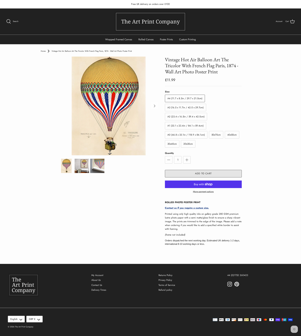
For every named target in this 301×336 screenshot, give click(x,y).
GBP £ (32, 319)
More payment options (203, 191)
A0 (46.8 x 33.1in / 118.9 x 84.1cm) (186, 134)
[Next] (154, 105)
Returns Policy (165, 275)
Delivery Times (98, 290)
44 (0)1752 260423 (237, 275)
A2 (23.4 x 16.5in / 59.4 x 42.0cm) (186, 116)
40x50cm (232, 134)
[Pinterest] (236, 284)
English (14, 319)
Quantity (169, 153)
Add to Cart (203, 173)
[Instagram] (229, 284)
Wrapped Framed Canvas (118, 39)
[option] (108, 106)
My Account (97, 275)
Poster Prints (166, 39)
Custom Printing (187, 39)
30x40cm (172, 144)
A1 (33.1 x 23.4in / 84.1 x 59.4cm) (185, 125)
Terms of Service (166, 285)
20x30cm (188, 144)
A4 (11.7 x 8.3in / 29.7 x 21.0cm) (184, 98)
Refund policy (165, 290)
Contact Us (96, 285)
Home (43, 51)
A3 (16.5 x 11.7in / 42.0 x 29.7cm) (185, 107)
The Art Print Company (24, 326)
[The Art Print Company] (150, 22)
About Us (96, 280)
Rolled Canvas (145, 39)
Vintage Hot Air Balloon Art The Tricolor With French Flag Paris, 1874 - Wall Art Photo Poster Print (92, 51)
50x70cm (216, 134)
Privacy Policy (165, 280)
